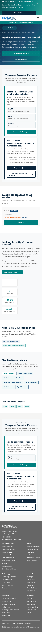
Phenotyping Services (33, 558)
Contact (29, 613)
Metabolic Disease (32, 588)
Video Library (6, 613)
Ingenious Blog (6, 601)
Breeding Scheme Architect (10, 610)
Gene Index (26, 32)
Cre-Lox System (7, 579)
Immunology (31, 585)
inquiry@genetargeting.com (11, 539)
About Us (29, 598)
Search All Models (21, 59)
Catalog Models (7, 566)
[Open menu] (38, 18)
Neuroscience (31, 579)
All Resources (6, 615)
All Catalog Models (14, 32)
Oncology (30, 577)
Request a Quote (21, 168)
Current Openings (32, 607)
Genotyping (30, 552)
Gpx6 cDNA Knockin (25, 373)
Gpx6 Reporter (22, 387)
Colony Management (33, 546)
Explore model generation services (21, 174)
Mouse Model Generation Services (13, 345)
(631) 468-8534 (6, 537)
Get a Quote (19, 13)
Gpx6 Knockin (8, 387)
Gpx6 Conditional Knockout (13, 378)
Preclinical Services (33, 555)
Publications (6, 607)
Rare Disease (31, 591)
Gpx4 (19, 406)
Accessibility (28, 623)
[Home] (9, 18)
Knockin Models (7, 552)
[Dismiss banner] (38, 3)
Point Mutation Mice (8, 560)
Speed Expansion (32, 560)
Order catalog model (20, 53)
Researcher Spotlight (8, 604)
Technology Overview (9, 577)
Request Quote (31, 610)
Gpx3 (12, 406)
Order (20, 222)
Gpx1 (5, 406)
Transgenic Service (8, 558)
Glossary (5, 588)
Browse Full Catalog (21, 132)
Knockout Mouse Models (10, 341)
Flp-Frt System (6, 582)
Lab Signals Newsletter (9, 598)
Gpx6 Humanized (31, 382)
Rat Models (5, 563)
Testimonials (31, 604)
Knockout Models (7, 546)
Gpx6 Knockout (9, 373)
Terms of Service (17, 623)
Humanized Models (8, 555)
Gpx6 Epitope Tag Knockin (12, 382)
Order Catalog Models (9, 569)
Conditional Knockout (8, 549)
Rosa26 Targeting (7, 585)
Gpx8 (27, 406)
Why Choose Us (31, 601)
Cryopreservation (32, 549)
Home (4, 32)
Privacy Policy (6, 623)
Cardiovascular (31, 582)
